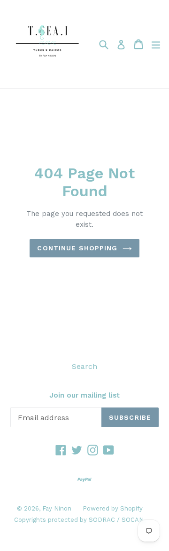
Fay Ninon (57, 508)
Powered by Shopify (113, 508)
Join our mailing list (84, 395)
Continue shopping (77, 248)
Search (84, 366)
